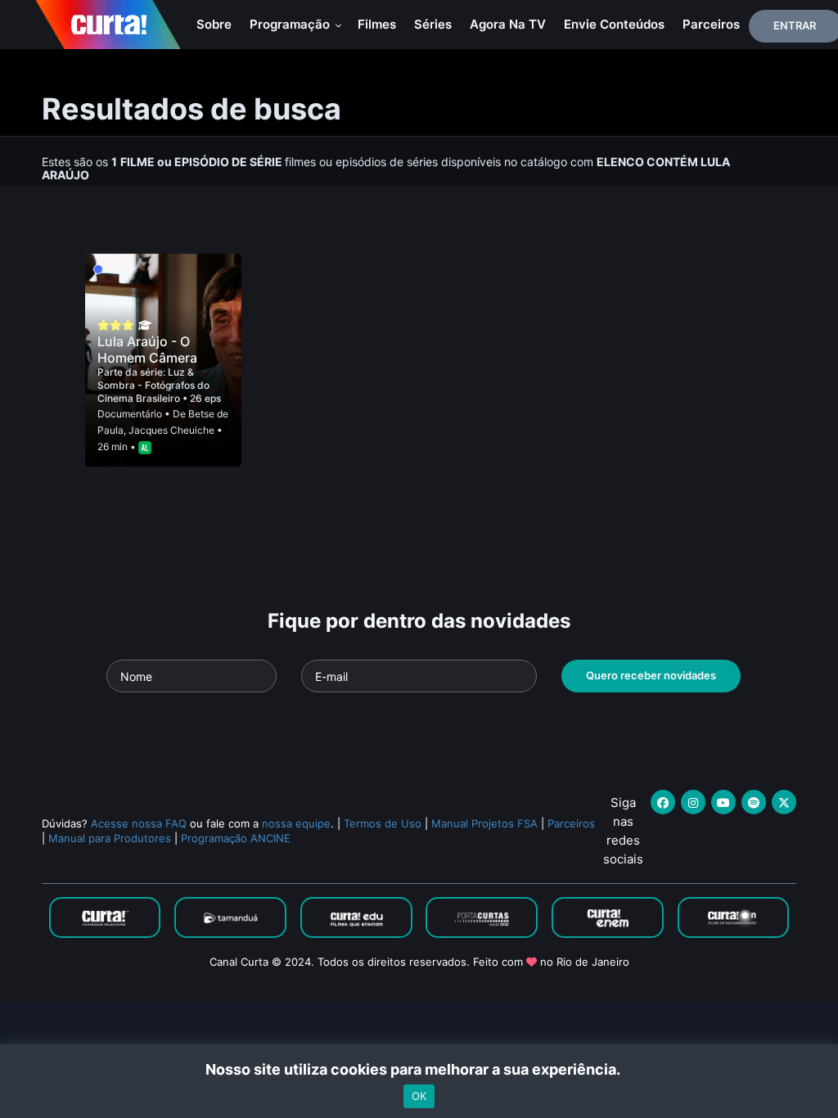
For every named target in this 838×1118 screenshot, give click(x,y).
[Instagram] (693, 802)
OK (419, 1095)
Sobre (214, 24)
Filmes (377, 24)
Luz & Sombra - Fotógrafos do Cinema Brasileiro (153, 385)
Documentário (129, 414)
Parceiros (711, 24)
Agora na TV (508, 24)
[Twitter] (784, 802)
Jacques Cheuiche (171, 430)
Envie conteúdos (614, 24)
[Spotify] (753, 802)
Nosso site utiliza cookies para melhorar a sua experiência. (419, 1069)
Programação (291, 24)
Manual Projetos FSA (484, 823)
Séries (433, 24)
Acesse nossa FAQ (139, 823)
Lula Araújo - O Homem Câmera (147, 349)
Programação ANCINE (236, 838)
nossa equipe (296, 823)
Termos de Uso (382, 823)
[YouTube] (723, 802)
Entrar (794, 25)
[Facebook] (663, 802)
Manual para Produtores (109, 838)
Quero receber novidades (651, 675)
